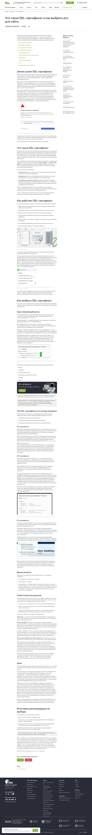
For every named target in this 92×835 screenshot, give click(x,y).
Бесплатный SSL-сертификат (67, 76)
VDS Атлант (29, 788)
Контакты (61, 784)
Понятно (35, 830)
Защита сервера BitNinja (48, 804)
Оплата (43, 7)
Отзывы (61, 790)
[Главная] (7, 3)
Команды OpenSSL (67, 63)
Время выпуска (22, 57)
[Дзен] (13, 794)
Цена (20, 62)
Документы (62, 786)
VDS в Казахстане (31, 796)
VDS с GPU (29, 792)
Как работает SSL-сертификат (25, 47)
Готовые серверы (31, 782)
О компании (62, 782)
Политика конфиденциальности (46, 832)
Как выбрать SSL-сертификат (25, 50)
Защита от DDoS (47, 806)
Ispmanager (45, 810)
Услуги (21, 7)
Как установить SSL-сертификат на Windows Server (68, 58)
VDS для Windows (31, 798)
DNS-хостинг (46, 816)
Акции (50, 7)
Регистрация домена (47, 790)
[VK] (6, 794)
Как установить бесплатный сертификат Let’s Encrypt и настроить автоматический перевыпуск (69, 44)
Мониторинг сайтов (47, 795)
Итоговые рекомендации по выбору (26, 65)
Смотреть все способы (10, 801)
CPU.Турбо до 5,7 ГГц (32, 786)
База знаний (78, 791)
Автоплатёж (78, 796)
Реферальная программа (64, 798)
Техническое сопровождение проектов (47, 787)
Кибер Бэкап (46, 802)
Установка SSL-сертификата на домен (68, 51)
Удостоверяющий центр (24, 52)
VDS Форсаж (30, 784)
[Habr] (8, 794)
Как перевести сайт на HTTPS (68, 82)
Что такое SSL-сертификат (24, 45)
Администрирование (48, 797)
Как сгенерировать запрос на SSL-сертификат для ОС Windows (67, 69)
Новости (77, 782)
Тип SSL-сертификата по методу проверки (29, 55)
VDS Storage (30, 790)
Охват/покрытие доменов (25, 60)
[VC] (11, 794)
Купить (22, 390)
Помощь (29, 7)
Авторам (77, 786)
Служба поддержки (79, 794)
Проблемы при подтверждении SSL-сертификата (68, 96)
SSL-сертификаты (21, 769)
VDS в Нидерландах (31, 794)
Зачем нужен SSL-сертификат (25, 42)
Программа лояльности (64, 792)
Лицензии (48, 808)
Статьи (76, 784)
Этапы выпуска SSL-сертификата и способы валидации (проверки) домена (68, 88)
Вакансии (57, 7)
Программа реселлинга (64, 800)
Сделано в (81, 832)
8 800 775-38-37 (11, 785)
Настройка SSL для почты (69, 107)
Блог (36, 7)
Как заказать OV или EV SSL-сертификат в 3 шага (69, 112)
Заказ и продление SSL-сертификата (68, 102)
